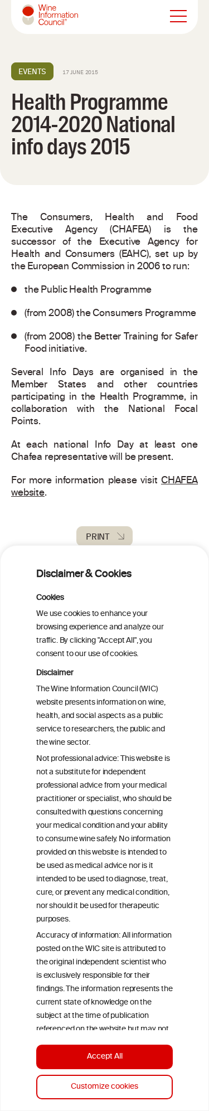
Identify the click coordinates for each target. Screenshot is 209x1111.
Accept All (105, 1057)
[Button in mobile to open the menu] (178, 16)
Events (32, 71)
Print (98, 536)
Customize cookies (104, 1087)
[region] (104, 828)
